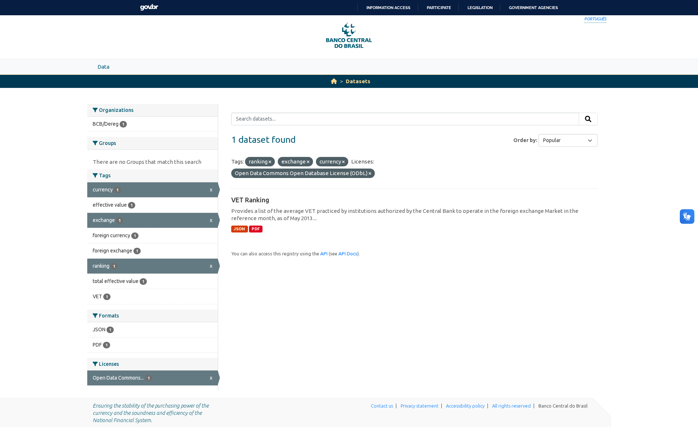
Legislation (480, 7)
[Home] (334, 81)
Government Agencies (533, 7)
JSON (239, 229)
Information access (388, 7)
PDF (256, 229)
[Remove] (270, 162)
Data (103, 67)
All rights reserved (511, 405)
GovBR (149, 7)
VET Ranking (250, 199)
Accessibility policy (465, 405)
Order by (524, 140)
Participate (439, 7)
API (324, 253)
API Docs (347, 253)
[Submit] (588, 119)
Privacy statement (419, 405)
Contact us (382, 405)
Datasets (358, 81)
